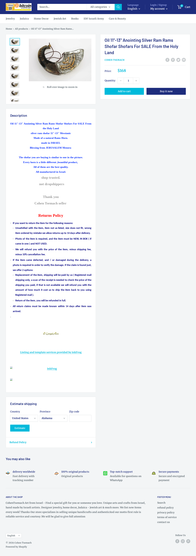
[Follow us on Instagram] (183, 541)
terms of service (167, 517)
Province (45, 411)
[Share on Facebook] (167, 59)
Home (9, 28)
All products (21, 28)
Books (75, 18)
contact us (163, 522)
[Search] (118, 7)
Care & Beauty (117, 18)
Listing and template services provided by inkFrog (51, 352)
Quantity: (110, 80)
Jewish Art (60, 18)
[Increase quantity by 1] (136, 81)
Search (161, 502)
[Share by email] (184, 59)
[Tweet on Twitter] (178, 59)
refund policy (165, 507)
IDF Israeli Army (94, 18)
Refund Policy (17, 442)
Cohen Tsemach (114, 60)
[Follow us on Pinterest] (188, 541)
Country (15, 411)
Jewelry (10, 18)
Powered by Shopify (16, 546)
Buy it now (166, 91)
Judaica (24, 18)
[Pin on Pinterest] (173, 59)
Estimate (19, 428)
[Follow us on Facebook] (177, 541)
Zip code (74, 411)
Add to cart (124, 91)
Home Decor (41, 18)
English (11, 535)
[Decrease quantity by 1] (121, 81)
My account (157, 8)
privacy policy (165, 512)
